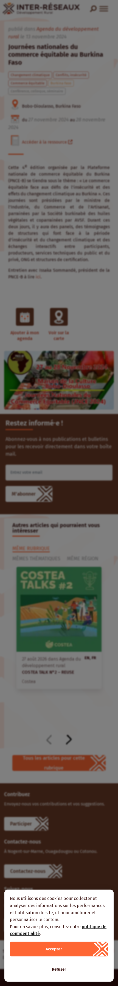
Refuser (59, 969)
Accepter (54, 949)
